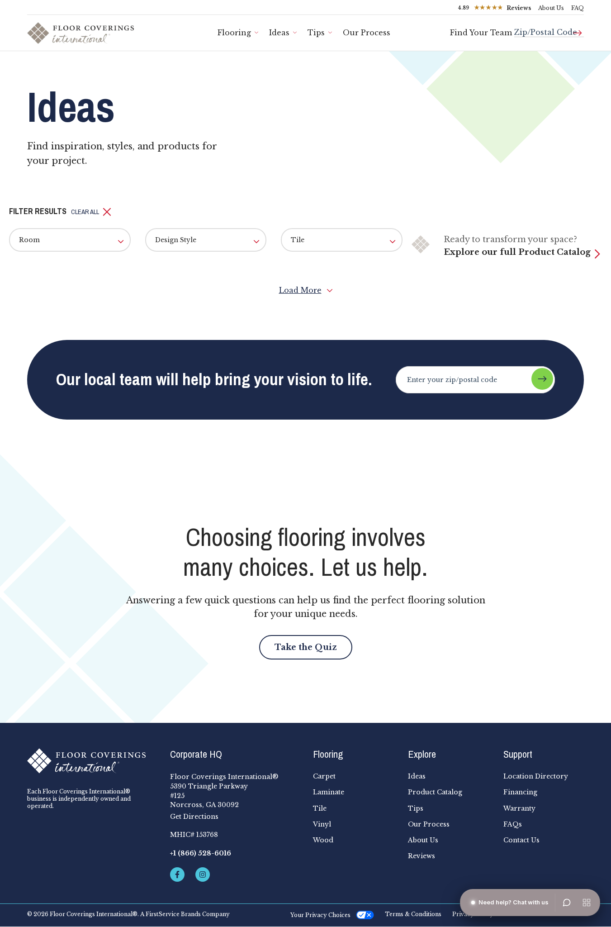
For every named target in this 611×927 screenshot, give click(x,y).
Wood (323, 840)
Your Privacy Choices (320, 915)
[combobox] (549, 28)
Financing (520, 792)
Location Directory (535, 776)
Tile (320, 808)
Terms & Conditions (413, 914)
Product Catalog (435, 792)
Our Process (366, 32)
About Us (551, 8)
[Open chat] (566, 902)
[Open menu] (586, 902)
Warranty (519, 808)
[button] (91, 212)
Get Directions (194, 816)
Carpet (324, 776)
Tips (316, 32)
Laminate (328, 792)
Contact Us (521, 840)
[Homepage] (91, 761)
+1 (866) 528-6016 (200, 853)
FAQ (577, 8)
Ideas (279, 32)
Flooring (234, 32)
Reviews (421, 856)
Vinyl (322, 824)
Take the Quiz (306, 647)
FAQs (512, 824)
